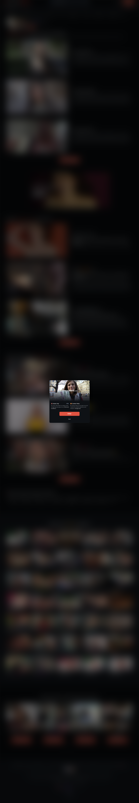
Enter (69, 414)
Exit (69, 419)
